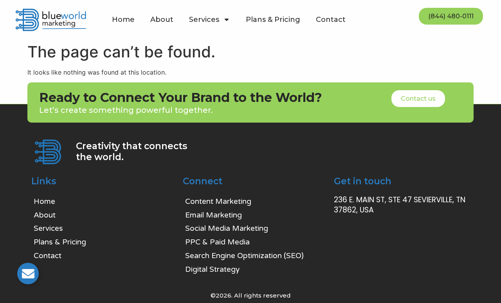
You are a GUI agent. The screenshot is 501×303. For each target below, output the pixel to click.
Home (123, 19)
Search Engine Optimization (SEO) (244, 255)
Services (204, 19)
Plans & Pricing (273, 19)
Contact (331, 19)
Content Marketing (218, 201)
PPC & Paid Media (217, 242)
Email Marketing (213, 215)
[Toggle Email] (28, 273)
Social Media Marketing (226, 228)
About (161, 19)
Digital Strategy (212, 269)
